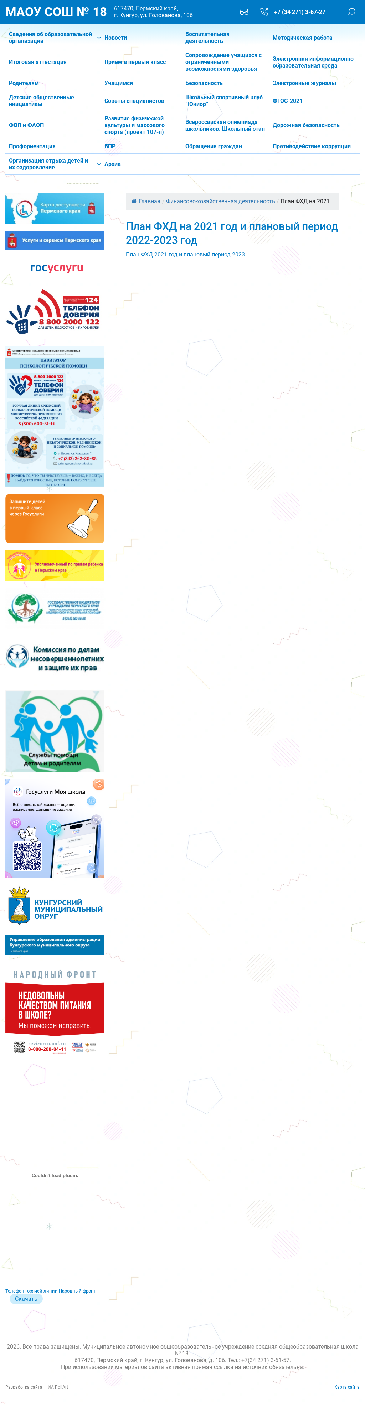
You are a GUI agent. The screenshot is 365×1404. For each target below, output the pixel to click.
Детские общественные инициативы (41, 101)
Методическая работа (303, 37)
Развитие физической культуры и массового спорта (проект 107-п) (134, 125)
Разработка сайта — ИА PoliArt (36, 1387)
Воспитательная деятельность (207, 37)
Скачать (26, 1298)
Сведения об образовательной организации (50, 37)
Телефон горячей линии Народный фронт (50, 1291)
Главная (149, 201)
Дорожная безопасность (306, 125)
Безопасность (204, 83)
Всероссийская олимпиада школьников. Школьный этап (225, 125)
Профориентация (32, 146)
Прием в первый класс (135, 62)
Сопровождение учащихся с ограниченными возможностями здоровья (223, 62)
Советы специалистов (134, 101)
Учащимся (118, 83)
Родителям (24, 83)
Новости (115, 37)
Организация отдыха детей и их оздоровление (48, 164)
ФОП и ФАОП (26, 125)
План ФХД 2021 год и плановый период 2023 (185, 254)
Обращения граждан (213, 146)
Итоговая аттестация (38, 62)
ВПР (109, 146)
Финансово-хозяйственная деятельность (220, 201)
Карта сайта (347, 1387)
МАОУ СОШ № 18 (56, 12)
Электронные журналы (304, 83)
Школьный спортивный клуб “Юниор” (224, 101)
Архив (112, 164)
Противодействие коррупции (312, 146)
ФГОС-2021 (288, 101)
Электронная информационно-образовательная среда (314, 62)
